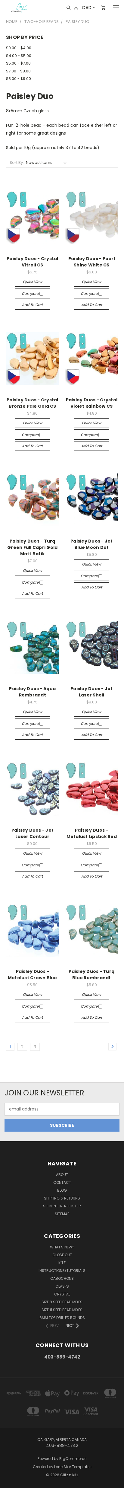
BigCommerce (72, 1458)
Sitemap (62, 1213)
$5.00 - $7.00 (18, 63)
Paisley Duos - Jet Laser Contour (32, 833)
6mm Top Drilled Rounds (62, 1317)
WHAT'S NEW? (62, 1247)
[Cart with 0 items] (103, 7)
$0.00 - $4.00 (18, 48)
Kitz (62, 1262)
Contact (62, 1182)
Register (72, 1206)
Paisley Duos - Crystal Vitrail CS (32, 262)
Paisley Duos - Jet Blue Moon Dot (91, 544)
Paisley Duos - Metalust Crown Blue (32, 974)
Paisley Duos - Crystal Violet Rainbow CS (92, 403)
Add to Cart (32, 304)
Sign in (50, 1206)
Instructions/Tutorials (62, 1270)
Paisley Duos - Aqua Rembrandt (32, 692)
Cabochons (62, 1278)
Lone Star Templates (72, 1466)
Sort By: (17, 162)
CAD (86, 7)
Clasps (62, 1286)
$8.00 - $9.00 (18, 78)
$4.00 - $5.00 (18, 56)
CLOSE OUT (62, 1254)
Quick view (32, 281)
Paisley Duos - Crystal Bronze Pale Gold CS (32, 403)
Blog (62, 1190)
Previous (9, 1482)
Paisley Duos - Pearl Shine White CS (91, 262)
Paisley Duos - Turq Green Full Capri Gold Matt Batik (32, 547)
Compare (30, 293)
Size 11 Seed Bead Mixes (62, 1309)
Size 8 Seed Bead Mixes (62, 1302)
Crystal (62, 1294)
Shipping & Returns (62, 1198)
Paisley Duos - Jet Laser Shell (91, 692)
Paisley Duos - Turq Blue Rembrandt (91, 974)
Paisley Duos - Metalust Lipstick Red (92, 833)
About (62, 1174)
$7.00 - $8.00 (18, 71)
